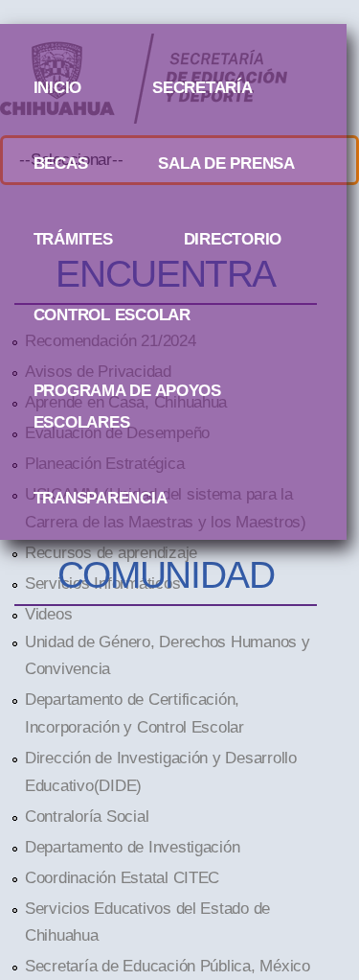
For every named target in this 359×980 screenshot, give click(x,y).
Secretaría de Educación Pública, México (167, 965)
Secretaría (202, 87)
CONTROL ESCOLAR (112, 314)
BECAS (61, 163)
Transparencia (101, 497)
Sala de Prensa (226, 163)
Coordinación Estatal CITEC (122, 877)
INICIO (57, 87)
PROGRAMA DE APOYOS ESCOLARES (127, 394)
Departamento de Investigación (132, 846)
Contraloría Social (86, 816)
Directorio (232, 238)
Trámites (73, 238)
